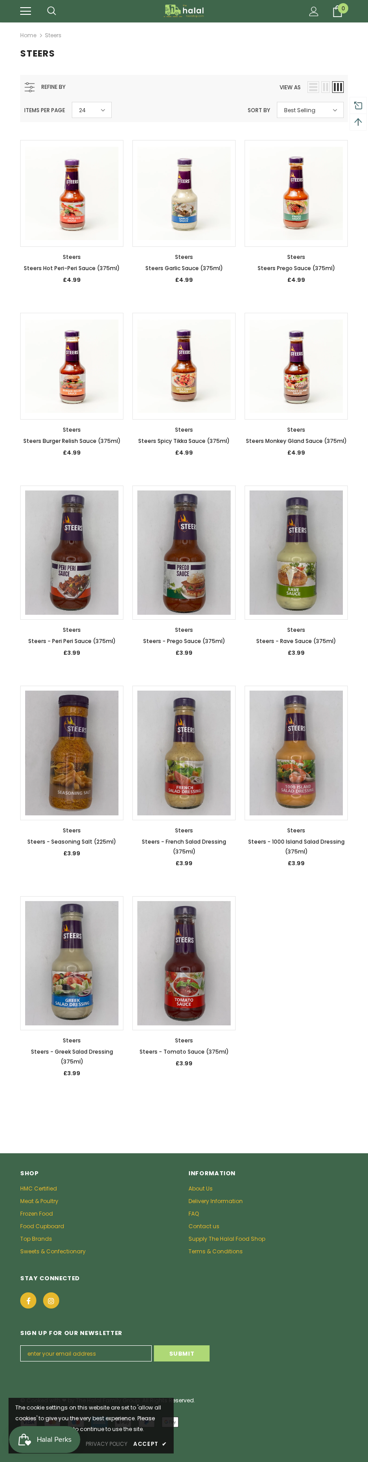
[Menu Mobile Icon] (25, 11)
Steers (53, 35)
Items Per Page (44, 110)
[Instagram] (51, 1300)
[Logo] (184, 11)
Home (28, 35)
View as (290, 87)
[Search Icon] (51, 11)
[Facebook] (28, 1300)
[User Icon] (314, 11)
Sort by (259, 110)
